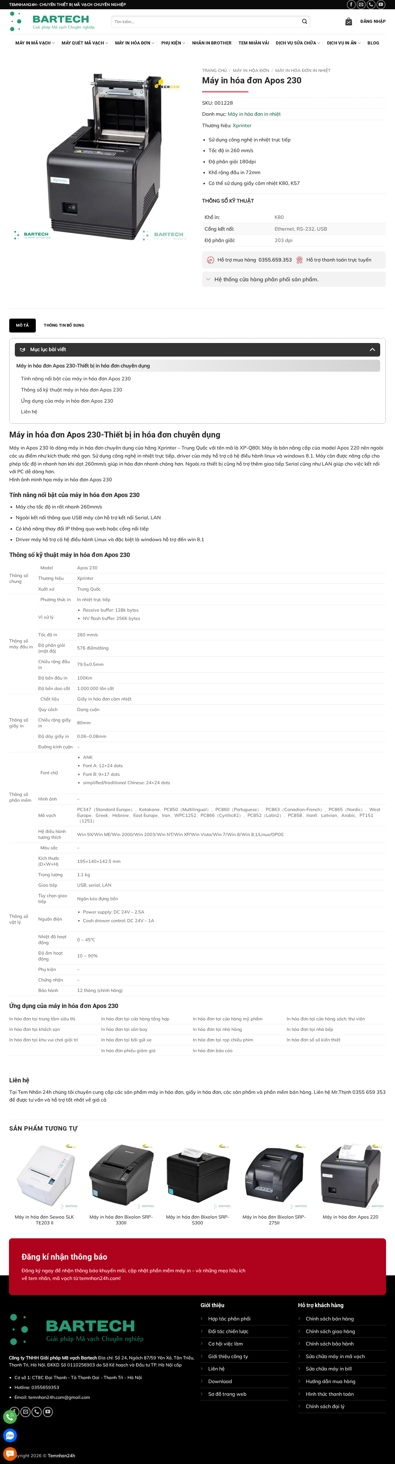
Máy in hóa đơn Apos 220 (350, 1217)
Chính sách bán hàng (330, 1319)
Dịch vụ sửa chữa (296, 43)
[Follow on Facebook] (351, 4)
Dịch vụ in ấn (342, 43)
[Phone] (10, 1417)
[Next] (385, 1188)
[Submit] (304, 21)
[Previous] (9, 1188)
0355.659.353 (275, 260)
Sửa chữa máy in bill (329, 1369)
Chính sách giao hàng (330, 1331)
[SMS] (10, 1454)
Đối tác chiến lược (228, 1331)
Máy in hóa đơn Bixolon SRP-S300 (197, 1220)
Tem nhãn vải (254, 43)
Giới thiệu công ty (228, 1356)
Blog (373, 43)
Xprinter (242, 125)
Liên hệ (216, 1369)
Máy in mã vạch (33, 43)
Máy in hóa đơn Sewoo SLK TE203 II (44, 1220)
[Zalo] (10, 1435)
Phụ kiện (171, 43)
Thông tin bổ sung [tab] (64, 325)
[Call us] (371, 4)
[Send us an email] (361, 4)
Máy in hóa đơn (132, 43)
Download (220, 1381)
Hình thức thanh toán (330, 1394)
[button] (349, 21)
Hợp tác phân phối (229, 1319)
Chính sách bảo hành (330, 1344)
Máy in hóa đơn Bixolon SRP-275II (274, 1220)
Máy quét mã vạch (83, 43)
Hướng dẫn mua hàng (331, 1381)
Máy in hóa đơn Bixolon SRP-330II (121, 1220)
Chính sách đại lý (325, 1406)
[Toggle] (208, 280)
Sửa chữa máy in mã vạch (335, 1356)
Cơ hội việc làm (225, 1344)
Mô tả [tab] (22, 325)
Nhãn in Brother (211, 43)
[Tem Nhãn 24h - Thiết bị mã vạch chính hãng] (55, 21)
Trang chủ (214, 70)
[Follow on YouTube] (380, 4)
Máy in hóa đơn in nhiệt (303, 70)
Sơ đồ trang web (227, 1394)
